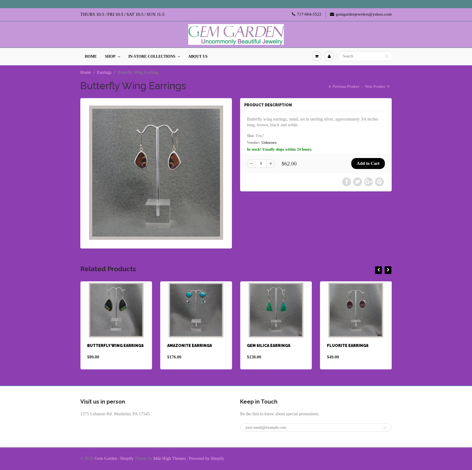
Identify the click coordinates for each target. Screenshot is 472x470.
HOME (91, 56)
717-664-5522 (309, 14)
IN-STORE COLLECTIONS (151, 56)
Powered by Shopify (206, 458)
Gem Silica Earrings (268, 345)
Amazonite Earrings (189, 345)
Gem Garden (106, 458)
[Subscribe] (385, 428)
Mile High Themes (169, 458)
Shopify (127, 458)
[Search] (386, 56)
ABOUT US (198, 56)
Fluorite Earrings (347, 345)
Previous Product (345, 86)
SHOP (110, 56)
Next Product (376, 86)
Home (85, 72)
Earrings (104, 72)
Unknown (268, 143)
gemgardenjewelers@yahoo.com (364, 14)
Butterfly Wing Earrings (115, 345)
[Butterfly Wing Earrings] (156, 173)
